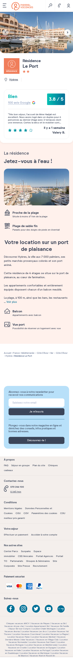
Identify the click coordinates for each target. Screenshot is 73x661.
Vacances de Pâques (40, 623)
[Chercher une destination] (50, 6)
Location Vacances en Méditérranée (41, 645)
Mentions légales (13, 508)
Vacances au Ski (58, 623)
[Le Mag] (61, 609)
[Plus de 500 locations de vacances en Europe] (22, 6)
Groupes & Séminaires (38, 561)
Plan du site (39, 465)
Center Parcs (11, 551)
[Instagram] (23, 609)
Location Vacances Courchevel (26, 634)
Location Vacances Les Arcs (34, 631)
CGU (18, 513)
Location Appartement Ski (37, 626)
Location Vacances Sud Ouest (42, 642)
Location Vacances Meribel (43, 637)
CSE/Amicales (25, 556)
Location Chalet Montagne (44, 628)
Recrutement (40, 566)
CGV (26, 513)
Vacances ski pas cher (14, 626)
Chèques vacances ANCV (17, 623)
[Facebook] (11, 609)
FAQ (6, 465)
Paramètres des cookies (44, 513)
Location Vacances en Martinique (34, 653)
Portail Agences (44, 556)
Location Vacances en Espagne (42, 647)
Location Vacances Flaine (18, 637)
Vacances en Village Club (47, 639)
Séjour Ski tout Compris (20, 628)
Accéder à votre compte (44, 534)
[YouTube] (49, 609)
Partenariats (16, 561)
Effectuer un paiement (16, 534)
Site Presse (24, 566)
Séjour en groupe (20, 465)
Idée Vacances (27, 639)
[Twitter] (36, 609)
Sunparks (26, 551)
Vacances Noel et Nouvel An (42, 655)
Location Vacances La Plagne (55, 634)
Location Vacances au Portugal (36, 650)
